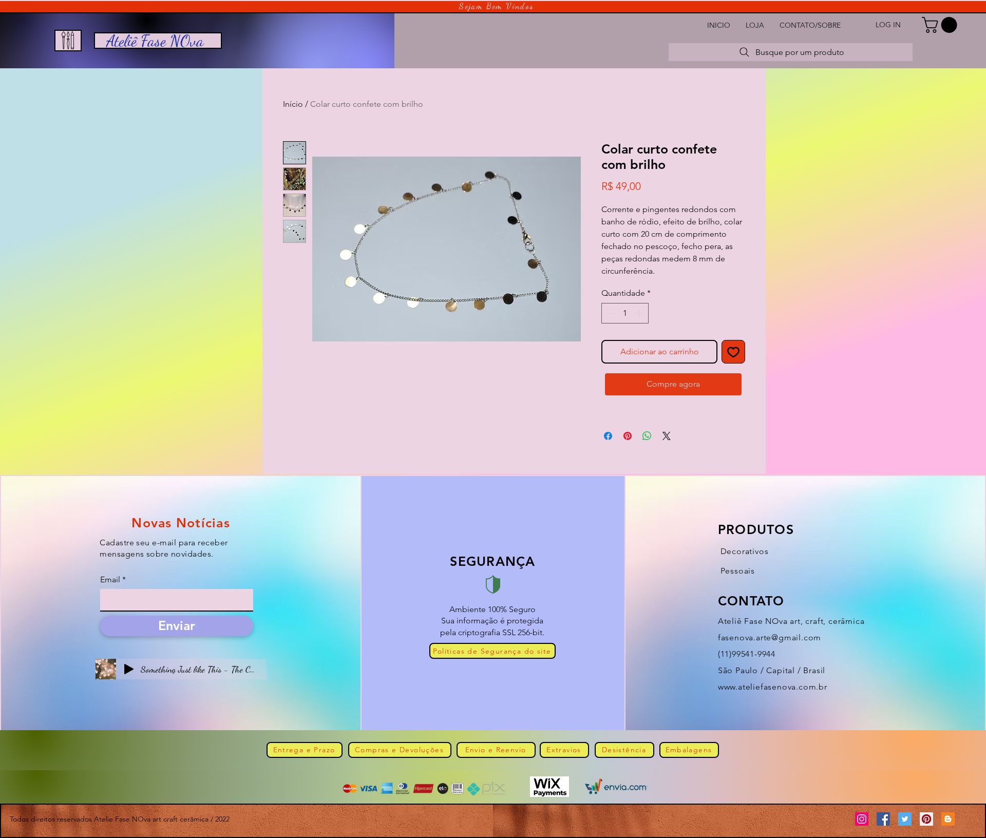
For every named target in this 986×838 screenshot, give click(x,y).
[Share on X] (666, 436)
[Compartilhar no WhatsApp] (647, 436)
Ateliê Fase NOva (155, 40)
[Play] (129, 669)
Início (293, 104)
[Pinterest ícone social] (926, 819)
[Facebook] (883, 819)
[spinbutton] (625, 313)
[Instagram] (861, 819)
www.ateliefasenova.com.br (772, 687)
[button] (941, 25)
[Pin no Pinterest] (627, 436)
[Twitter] (905, 819)
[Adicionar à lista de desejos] (733, 352)
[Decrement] (610, 313)
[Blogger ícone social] (948, 819)
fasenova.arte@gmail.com (769, 637)
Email (110, 580)
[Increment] (640, 313)
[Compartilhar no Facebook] (608, 436)
